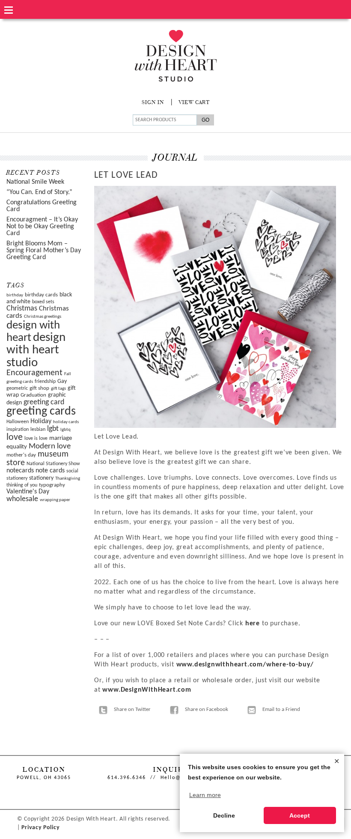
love (14, 437)
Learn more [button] (205, 794)
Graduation (33, 395)
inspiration (17, 429)
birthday (14, 295)
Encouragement (34, 373)
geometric (17, 388)
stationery (41, 478)
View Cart (194, 103)
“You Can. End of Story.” (39, 192)
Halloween (17, 421)
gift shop (39, 388)
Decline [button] (224, 815)
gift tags (58, 388)
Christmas (21, 309)
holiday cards (66, 422)
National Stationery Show (53, 463)
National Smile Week (35, 182)
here (253, 623)
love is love (36, 438)
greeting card (44, 402)
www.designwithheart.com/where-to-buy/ (245, 664)
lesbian (37, 429)
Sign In (153, 103)
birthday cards (41, 295)
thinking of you (21, 485)
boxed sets (43, 302)
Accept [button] (299, 815)
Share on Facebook (206, 709)
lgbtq (65, 429)
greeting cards (41, 412)
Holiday (40, 421)
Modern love (50, 446)
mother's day (21, 455)
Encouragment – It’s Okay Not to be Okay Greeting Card (42, 226)
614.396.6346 (126, 777)
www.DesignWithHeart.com (146, 690)
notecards (20, 470)
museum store (37, 458)
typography (52, 485)
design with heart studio (35, 350)
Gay (62, 381)
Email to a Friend (281, 709)
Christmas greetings (42, 316)
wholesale (22, 499)
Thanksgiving (67, 478)
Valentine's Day (27, 491)
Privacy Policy (40, 827)
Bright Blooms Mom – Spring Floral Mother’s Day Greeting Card (43, 250)
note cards (50, 470)
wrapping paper (55, 500)
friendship (45, 381)
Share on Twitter (132, 709)
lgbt (53, 429)
